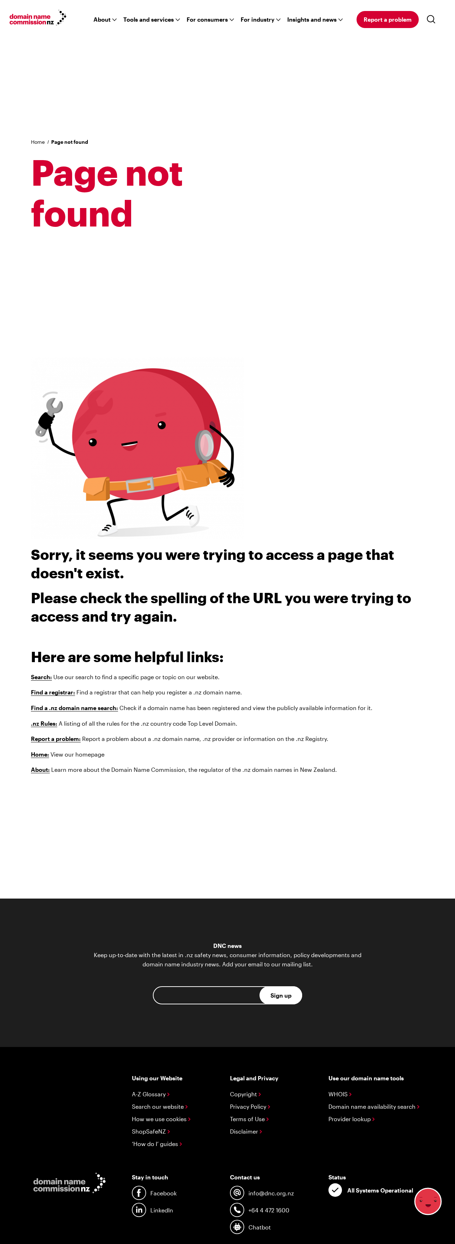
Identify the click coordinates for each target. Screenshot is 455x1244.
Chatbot (259, 1227)
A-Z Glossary (149, 1094)
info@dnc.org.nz (271, 1193)
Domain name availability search (372, 1106)
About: (40, 769)
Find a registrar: (53, 692)
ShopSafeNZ (149, 1131)
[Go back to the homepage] (38, 19)
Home (38, 142)
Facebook (163, 1193)
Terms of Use (248, 1118)
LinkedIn (161, 1210)
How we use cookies (160, 1118)
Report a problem (388, 19)
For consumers (207, 19)
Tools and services (148, 19)
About (102, 19)
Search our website (158, 1106)
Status (337, 1177)
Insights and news (312, 19)
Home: (40, 754)
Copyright (244, 1094)
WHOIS (338, 1094)
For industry (257, 19)
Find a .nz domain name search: (74, 707)
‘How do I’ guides (156, 1143)
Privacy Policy (249, 1106)
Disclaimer (244, 1131)
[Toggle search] (432, 19)
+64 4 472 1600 (268, 1210)
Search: (41, 676)
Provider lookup (350, 1118)
